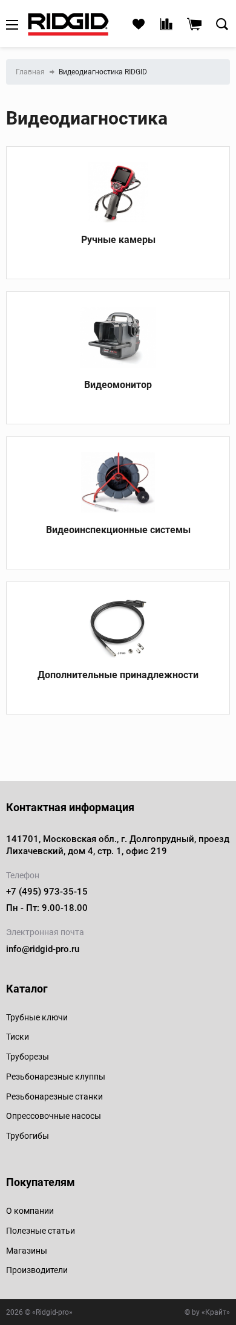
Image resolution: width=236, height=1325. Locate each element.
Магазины (26, 1250)
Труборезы (27, 1056)
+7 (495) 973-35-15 (47, 891)
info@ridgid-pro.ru (42, 949)
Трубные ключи (37, 1017)
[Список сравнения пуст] (166, 25)
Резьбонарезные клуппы (55, 1076)
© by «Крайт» (207, 1312)
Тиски (17, 1037)
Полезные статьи (40, 1231)
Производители (37, 1270)
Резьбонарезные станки (54, 1096)
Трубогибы (27, 1136)
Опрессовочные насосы (53, 1116)
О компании (30, 1211)
